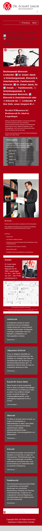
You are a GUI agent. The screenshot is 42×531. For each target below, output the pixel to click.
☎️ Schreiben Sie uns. (14, 512)
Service (30, 175)
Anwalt (13, 175)
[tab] (13, 175)
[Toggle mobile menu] (38, 11)
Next (34, 23)
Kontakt (31, 522)
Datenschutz (22, 522)
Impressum (12, 522)
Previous (26, 23)
